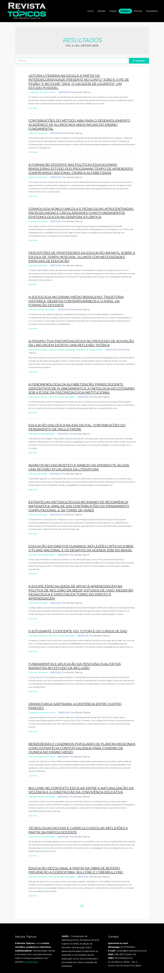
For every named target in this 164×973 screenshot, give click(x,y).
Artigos (113, 11)
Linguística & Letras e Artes (42, 92)
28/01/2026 (55, 514)
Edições (101, 11)
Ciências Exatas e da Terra (41, 756)
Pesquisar (140, 61)
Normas (138, 11)
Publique (125, 11)
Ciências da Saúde (37, 474)
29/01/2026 (63, 92)
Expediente (152, 11)
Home (90, 11)
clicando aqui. (31, 962)
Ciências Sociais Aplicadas (41, 309)
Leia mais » (33, 108)
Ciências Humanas (37, 133)
